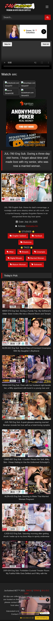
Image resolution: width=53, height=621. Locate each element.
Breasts (25, 252)
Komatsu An (32, 226)
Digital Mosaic (16, 258)
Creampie (41, 252)
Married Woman (37, 258)
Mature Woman (19, 264)
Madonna (27, 242)
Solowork (38, 264)
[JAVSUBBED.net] (21, 7)
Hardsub (38, 236)
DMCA (28, 590)
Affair (11, 252)
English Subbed (19, 236)
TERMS (36, 590)
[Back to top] (45, 613)
